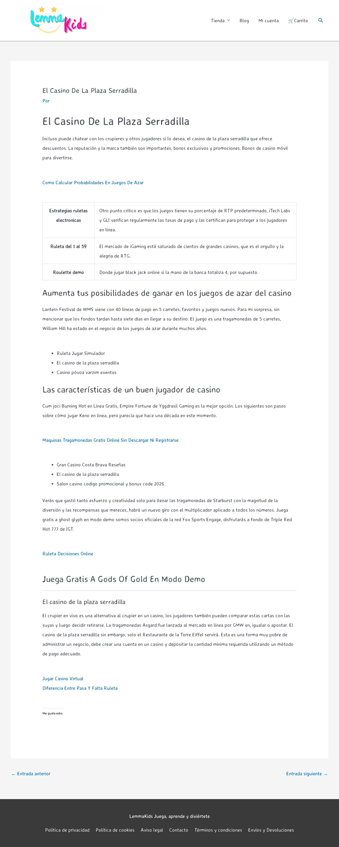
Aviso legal (152, 830)
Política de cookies (115, 830)
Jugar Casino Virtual (62, 678)
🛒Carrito (298, 20)
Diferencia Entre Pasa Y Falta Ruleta (80, 688)
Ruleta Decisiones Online (67, 553)
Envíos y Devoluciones (271, 830)
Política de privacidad (67, 830)
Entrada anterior (30, 773)
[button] (321, 20)
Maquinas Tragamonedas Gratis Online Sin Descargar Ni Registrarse (110, 440)
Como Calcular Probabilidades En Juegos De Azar (93, 182)
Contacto (178, 830)
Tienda (218, 20)
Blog (244, 20)
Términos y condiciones (218, 830)
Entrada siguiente (307, 773)
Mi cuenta (268, 20)
